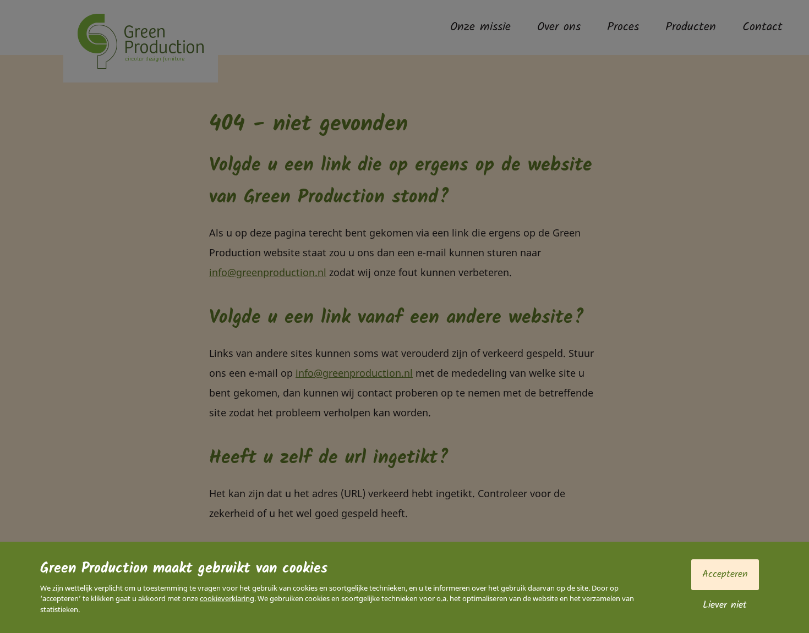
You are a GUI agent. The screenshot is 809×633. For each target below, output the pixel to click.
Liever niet (725, 605)
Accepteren (725, 574)
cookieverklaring (227, 598)
